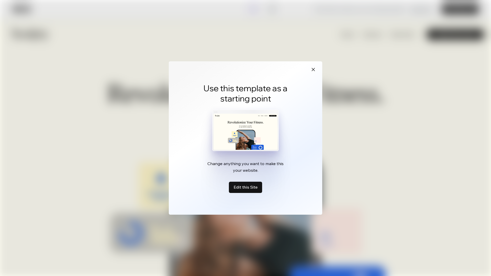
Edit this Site (245, 187)
